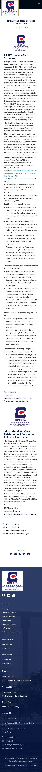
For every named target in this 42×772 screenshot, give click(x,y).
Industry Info (7, 660)
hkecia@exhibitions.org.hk (15, 530)
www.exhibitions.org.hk (14, 748)
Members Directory (10, 706)
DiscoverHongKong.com (13, 190)
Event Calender (7, 676)
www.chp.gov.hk (30, 377)
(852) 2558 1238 (12, 524)
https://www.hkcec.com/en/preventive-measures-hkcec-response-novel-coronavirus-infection (20, 173)
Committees (6, 620)
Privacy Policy (9, 765)
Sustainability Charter (10, 692)
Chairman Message (9, 613)
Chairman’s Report (9, 624)
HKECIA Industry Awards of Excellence (16, 680)
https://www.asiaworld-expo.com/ (21, 179)
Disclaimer (35, 765)
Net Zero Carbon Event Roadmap (14, 696)
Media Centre (8, 702)
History (5, 609)
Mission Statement (9, 616)
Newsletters (6, 648)
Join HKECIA (7, 645)
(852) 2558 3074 (12, 527)
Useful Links (6, 663)
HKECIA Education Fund (11, 632)
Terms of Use (23, 765)
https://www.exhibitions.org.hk (15, 533)
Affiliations (6, 628)
